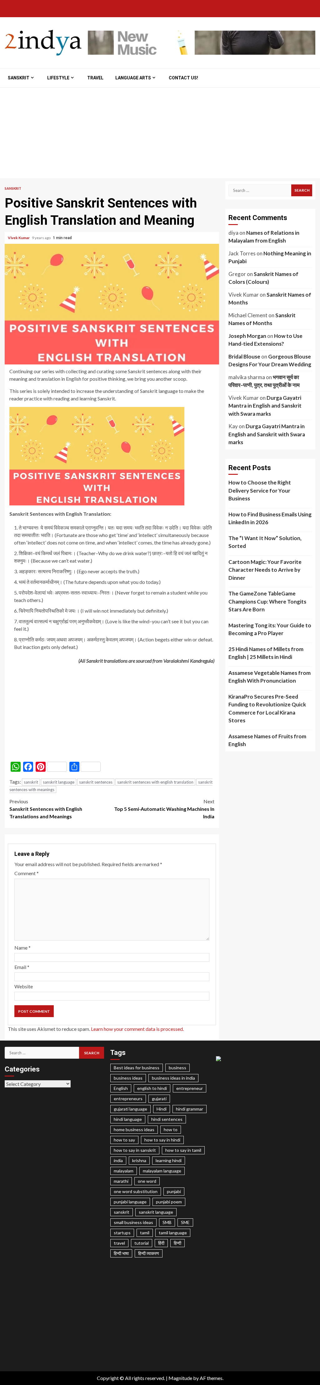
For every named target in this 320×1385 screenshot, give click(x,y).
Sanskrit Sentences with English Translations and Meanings (45, 808)
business (177, 1067)
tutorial (141, 1243)
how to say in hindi (162, 1139)
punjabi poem (169, 1201)
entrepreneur (189, 1088)
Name (22, 948)
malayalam (123, 1170)
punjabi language (130, 1201)
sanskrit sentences (95, 782)
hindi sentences (166, 1119)
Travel (95, 77)
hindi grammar (189, 1109)
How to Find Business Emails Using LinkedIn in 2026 (270, 518)
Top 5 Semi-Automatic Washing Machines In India (164, 808)
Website (23, 986)
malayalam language (162, 1170)
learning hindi (169, 1160)
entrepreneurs (128, 1098)
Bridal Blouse (244, 356)
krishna (139, 1160)
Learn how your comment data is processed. (137, 1029)
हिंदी (161, 1243)
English (121, 1088)
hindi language (128, 1119)
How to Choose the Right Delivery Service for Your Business (259, 490)
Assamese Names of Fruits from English (267, 740)
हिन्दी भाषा (121, 1253)
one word (147, 1181)
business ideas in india (173, 1078)
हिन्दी (177, 1243)
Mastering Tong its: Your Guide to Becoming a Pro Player (269, 629)
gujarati (159, 1098)
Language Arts (133, 77)
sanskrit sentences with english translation (155, 782)
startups (122, 1232)
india (118, 1160)
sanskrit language (58, 782)
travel (119, 1243)
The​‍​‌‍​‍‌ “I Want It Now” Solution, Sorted (265, 542)
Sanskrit (18, 77)
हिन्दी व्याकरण (148, 1253)
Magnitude (180, 1378)
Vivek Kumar (19, 237)
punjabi (174, 1191)
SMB (167, 1222)
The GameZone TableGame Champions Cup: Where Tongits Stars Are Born (267, 601)
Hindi (162, 1109)
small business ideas (133, 1222)
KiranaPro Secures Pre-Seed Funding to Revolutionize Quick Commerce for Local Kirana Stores (267, 708)
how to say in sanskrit (135, 1150)
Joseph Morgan (247, 336)
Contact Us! (183, 77)
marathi (121, 1181)
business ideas (128, 1078)
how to (171, 1129)
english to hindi (152, 1088)
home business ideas (134, 1129)
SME (185, 1222)
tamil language (173, 1232)
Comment (26, 873)
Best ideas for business (136, 1067)
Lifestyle (58, 77)
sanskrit (31, 782)
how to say (124, 1139)
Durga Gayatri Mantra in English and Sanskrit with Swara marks (265, 405)
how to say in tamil (183, 1150)
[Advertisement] (160, 134)
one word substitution (136, 1191)
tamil (144, 1232)
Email (21, 967)
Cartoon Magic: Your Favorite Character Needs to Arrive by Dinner (265, 570)
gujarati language (130, 1109)
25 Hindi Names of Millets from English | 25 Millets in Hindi (265, 653)
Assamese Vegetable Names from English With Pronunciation (269, 677)
